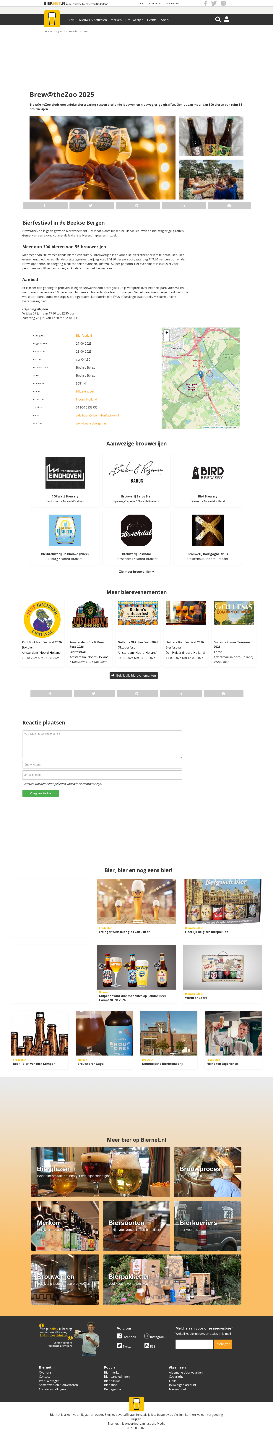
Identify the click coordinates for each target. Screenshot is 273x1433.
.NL (64, 3)
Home (48, 31)
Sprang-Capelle (124, 501)
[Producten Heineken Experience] (233, 1033)
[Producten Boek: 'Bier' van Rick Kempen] (39, 1033)
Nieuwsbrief (177, 1389)
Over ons (45, 1372)
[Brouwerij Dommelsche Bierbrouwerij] (168, 1033)
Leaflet (206, 427)
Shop (165, 20)
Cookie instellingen (52, 1389)
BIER (48, 3)
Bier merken (112, 1372)
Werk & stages (49, 1381)
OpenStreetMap (220, 427)
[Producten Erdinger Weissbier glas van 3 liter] (136, 901)
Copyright (176, 1376)
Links (172, 1381)
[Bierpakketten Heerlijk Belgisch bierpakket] (222, 901)
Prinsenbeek (124, 559)
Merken (116, 20)
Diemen (196, 501)
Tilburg (53, 559)
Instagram (157, 1337)
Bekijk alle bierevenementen (136, 675)
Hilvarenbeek (85, 391)
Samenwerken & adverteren (58, 1385)
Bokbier (27, 647)
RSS (152, 1346)
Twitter (127, 1346)
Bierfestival (84, 335)
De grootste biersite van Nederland (88, 4)
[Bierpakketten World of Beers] (222, 967)
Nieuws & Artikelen (93, 20)
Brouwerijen (134, 20)
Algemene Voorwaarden (186, 1372)
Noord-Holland (86, 399)
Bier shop (111, 1385)
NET (57, 3)
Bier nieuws (112, 1381)
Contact (140, 3)
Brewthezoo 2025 (78, 31)
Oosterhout (195, 559)
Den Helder (173, 653)
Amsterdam (30, 653)
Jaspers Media (155, 1423)
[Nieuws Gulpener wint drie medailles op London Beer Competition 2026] (136, 967)
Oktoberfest (126, 647)
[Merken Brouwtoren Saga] (104, 1033)
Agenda (60, 31)
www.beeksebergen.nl (91, 423)
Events (152, 20)
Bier (71, 20)
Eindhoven (53, 501)
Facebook (129, 1337)
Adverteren (155, 3)
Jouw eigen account (182, 1385)
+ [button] (166, 332)
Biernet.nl (114, 1423)
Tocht (218, 652)
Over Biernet (172, 3)
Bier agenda (112, 1389)
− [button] (166, 338)
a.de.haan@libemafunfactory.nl (97, 415)
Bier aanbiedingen (117, 1376)
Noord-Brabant (74, 501)
